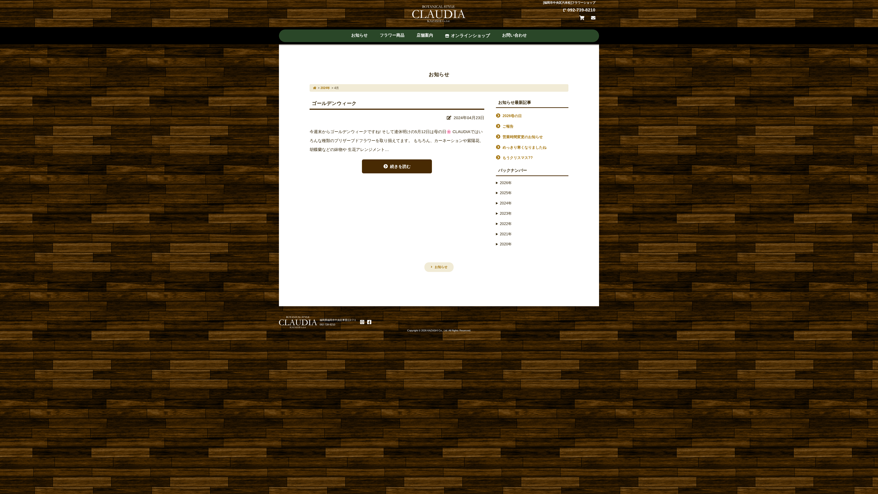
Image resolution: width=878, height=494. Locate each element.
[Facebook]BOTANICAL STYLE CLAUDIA (369, 322)
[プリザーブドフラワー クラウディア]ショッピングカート (582, 18)
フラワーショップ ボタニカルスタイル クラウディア (439, 13)
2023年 (506, 213)
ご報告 (508, 126)
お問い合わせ (593, 18)
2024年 (325, 88)
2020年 (506, 244)
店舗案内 (425, 35)
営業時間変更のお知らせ (523, 137)
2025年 (506, 193)
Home (314, 88)
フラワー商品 (392, 35)
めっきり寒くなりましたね (524, 147)
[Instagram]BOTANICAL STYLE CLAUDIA (362, 322)
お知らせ (359, 35)
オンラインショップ (470, 35)
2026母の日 (512, 116)
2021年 (506, 234)
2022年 (506, 224)
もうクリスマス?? (518, 158)
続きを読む (400, 166)
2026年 (506, 183)
